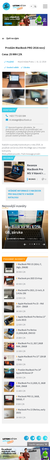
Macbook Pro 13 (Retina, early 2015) (30, 411)
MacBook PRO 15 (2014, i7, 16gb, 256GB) (29, 266)
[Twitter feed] (32, 438)
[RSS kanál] (45, 438)
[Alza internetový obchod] (25, 19)
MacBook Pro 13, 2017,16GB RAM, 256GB (29, 345)
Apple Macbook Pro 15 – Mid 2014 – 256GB (30, 305)
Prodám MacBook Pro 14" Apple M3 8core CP (28, 371)
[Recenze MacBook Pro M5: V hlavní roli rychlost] (14, 172)
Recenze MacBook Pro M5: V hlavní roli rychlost (36, 169)
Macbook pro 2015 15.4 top (30, 278)
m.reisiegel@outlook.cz (20, 119)
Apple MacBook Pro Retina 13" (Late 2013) (31, 318)
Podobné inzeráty (14, 259)
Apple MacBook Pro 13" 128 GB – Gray (31, 358)
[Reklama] (25, 453)
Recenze (32, 179)
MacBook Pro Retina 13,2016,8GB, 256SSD (26, 331)
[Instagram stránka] (39, 438)
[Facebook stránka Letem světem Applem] (26, 438)
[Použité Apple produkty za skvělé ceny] (14, 6)
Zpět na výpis (12, 38)
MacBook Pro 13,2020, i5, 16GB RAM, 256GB (30, 385)
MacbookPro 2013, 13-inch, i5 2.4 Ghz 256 (30, 292)
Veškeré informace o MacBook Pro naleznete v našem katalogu (24, 194)
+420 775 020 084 (17, 115)
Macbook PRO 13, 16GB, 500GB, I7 (27, 398)
